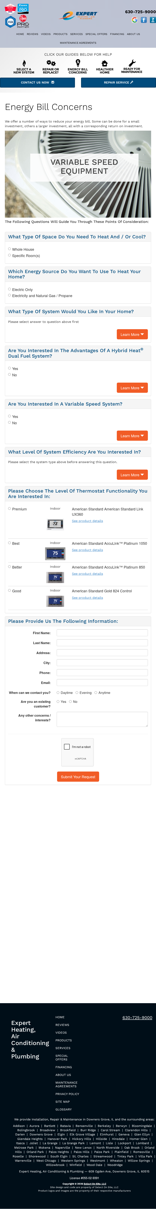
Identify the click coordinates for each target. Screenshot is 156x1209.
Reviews (32, 34)
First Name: (42, 633)
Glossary (63, 1109)
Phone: (45, 672)
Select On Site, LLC (95, 1183)
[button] (78, 777)
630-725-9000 (137, 1017)
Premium (19, 508)
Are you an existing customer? (36, 704)
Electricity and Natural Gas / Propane (42, 295)
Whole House (23, 249)
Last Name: (42, 642)
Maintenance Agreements (78, 42)
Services (76, 34)
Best (16, 543)
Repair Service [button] (117, 82)
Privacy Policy (67, 1094)
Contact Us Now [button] (36, 82)
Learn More (130, 334)
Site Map (62, 1102)
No (14, 374)
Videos (46, 34)
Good (16, 590)
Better (17, 567)
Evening (86, 692)
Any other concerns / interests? (34, 717)
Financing (117, 34)
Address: (43, 652)
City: (47, 662)
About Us (133, 34)
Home (20, 34)
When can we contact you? (30, 692)
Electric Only (22, 289)
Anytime (104, 692)
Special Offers (96, 34)
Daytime (67, 692)
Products (60, 34)
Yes (15, 368)
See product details (87, 521)
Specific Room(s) (26, 255)
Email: (46, 682)
